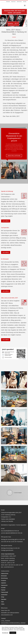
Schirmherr (4, 594)
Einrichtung (4, 578)
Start (2, 601)
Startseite (8, 1)
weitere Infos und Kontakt (14, 155)
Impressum (13, 1)
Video (2, 604)
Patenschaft (4, 592)
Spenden (3, 599)
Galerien (3, 583)
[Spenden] (24, 196)
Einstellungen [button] (5, 632)
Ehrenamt (4, 576)
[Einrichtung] (24, 302)
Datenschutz (19, 1)
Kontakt (24, 1)
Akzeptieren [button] (12, 632)
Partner (3, 590)
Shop (2, 597)
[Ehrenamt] (24, 263)
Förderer (3, 580)
